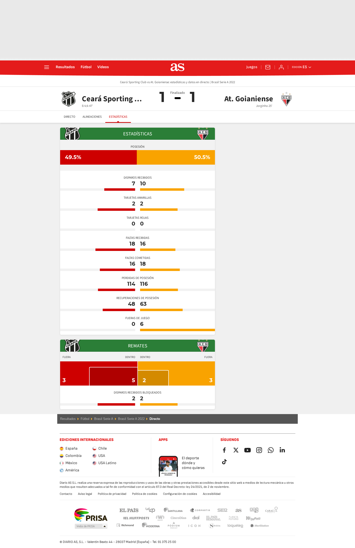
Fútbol (86, 67)
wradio (161, 518)
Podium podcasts (151, 526)
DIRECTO (69, 117)
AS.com (238, 510)
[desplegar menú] (46, 67)
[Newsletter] (268, 67)
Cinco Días (176, 518)
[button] (91, 526)
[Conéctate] (281, 67)
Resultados (65, 67)
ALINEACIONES (92, 117)
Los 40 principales (150, 510)
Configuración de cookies (180, 494)
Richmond (269, 518)
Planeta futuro (229, 518)
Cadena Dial (195, 518)
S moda (194, 526)
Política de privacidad (112, 494)
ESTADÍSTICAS (118, 117)
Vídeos (103, 67)
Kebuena (250, 518)
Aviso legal (85, 494)
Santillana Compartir (200, 510)
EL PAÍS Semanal (212, 518)
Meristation (235, 526)
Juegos (251, 67)
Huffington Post (136, 518)
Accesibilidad (211, 494)
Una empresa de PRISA (90, 515)
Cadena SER (222, 510)
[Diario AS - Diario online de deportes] (177, 67)
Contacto (66, 494)
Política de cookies (144, 494)
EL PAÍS (129, 510)
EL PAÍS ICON (174, 526)
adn (254, 510)
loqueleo (215, 526)
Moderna (125, 525)
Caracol (271, 510)
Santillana (173, 510)
